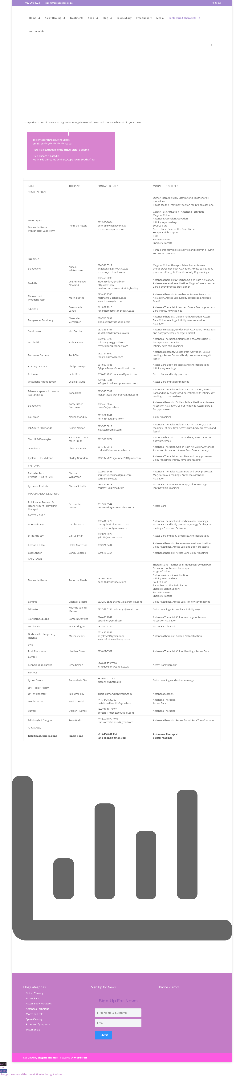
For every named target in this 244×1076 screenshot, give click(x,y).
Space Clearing (34, 1019)
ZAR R (3, 1065)
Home (32, 18)
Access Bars (32, 998)
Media (160, 18)
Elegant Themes (48, 1057)
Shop (91, 18)
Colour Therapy (34, 993)
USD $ (31, 1072)
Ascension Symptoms (38, 1024)
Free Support (144, 18)
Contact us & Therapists (182, 18)
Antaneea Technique (37, 1009)
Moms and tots (34, 1014)
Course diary (124, 18)
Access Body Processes (39, 1003)
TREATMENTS (72, 149)
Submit (103, 1035)
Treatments (76, 18)
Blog (105, 18)
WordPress (80, 1057)
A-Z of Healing (53, 18)
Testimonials (36, 31)
